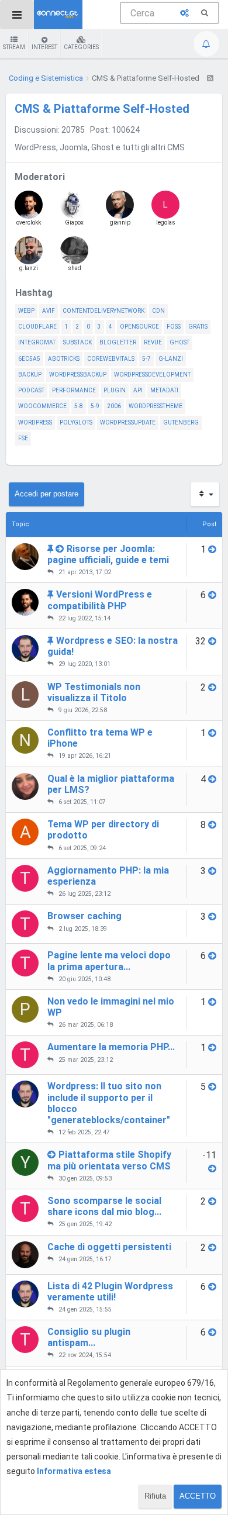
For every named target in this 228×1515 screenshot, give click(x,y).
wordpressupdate (128, 422)
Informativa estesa (74, 1471)
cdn (158, 311)
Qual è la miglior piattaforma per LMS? (110, 784)
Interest (44, 47)
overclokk (28, 222)
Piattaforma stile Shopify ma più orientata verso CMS (109, 1160)
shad (74, 268)
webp (26, 311)
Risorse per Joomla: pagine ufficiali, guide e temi (108, 554)
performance (74, 390)
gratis (198, 326)
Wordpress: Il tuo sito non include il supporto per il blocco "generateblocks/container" (108, 1103)
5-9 (95, 406)
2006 (114, 406)
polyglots (76, 422)
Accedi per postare (46, 493)
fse (23, 438)
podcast (31, 390)
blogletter (117, 342)
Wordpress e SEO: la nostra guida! (112, 646)
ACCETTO (197, 1496)
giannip (120, 222)
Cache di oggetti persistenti (109, 1246)
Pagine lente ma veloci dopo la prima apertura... (109, 961)
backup (30, 374)
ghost (179, 342)
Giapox (74, 222)
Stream (14, 47)
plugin (114, 390)
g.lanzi (28, 268)
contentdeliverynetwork (103, 311)
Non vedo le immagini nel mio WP (110, 1007)
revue (153, 342)
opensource (139, 326)
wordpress (35, 422)
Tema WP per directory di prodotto (103, 830)
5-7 (146, 359)
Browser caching (84, 916)
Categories (81, 47)
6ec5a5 (29, 359)
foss (174, 326)
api (138, 390)
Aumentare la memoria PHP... (111, 1046)
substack (77, 342)
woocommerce (42, 406)
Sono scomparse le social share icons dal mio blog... (104, 1206)
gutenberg (181, 422)
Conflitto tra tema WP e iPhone (100, 738)
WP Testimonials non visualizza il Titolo (93, 692)
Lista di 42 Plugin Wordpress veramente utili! (110, 1292)
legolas (165, 212)
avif (48, 311)
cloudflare (37, 326)
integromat (37, 342)
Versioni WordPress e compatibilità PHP (99, 600)
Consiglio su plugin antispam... (88, 1337)
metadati (164, 390)
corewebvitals (110, 359)
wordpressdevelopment (152, 374)
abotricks (64, 359)
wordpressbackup (77, 374)
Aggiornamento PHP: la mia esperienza (108, 876)
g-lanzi (170, 359)
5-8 (78, 406)
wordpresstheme (155, 406)
